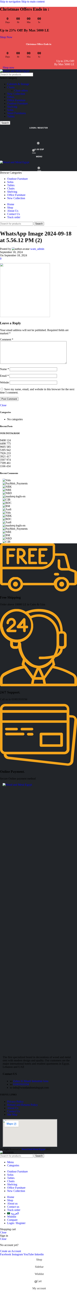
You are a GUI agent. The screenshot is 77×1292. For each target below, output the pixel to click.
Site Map (12, 1114)
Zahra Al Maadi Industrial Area (30, 1081)
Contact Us (13, 1111)
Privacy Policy (15, 1101)
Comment (6, 339)
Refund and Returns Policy (22, 1104)
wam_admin (37, 248)
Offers (10, 96)
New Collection (16, 93)
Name (4, 369)
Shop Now (6, 37)
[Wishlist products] (38, 135)
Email (4, 375)
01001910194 (21, 1084)
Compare (12, 1219)
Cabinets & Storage (18, 84)
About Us (12, 1108)
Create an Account (10, 1251)
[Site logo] (14, 70)
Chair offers (21, 90)
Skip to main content (33, 1)
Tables (11, 116)
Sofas (10, 109)
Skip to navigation (10, 1)
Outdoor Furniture (17, 103)
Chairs (11, 87)
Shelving (12, 106)
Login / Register (16, 1223)
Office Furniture (16, 100)
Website (4, 382)
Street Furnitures (16, 113)
